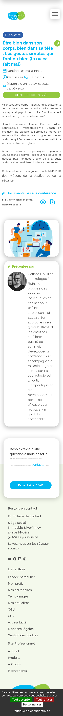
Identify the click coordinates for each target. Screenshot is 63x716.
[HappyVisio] (17, 15)
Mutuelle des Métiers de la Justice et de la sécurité (31, 175)
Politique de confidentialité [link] (31, 711)
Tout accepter (21, 699)
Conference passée (31, 95)
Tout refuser (44, 699)
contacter (39, 464)
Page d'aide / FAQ (30, 485)
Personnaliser (32, 704)
